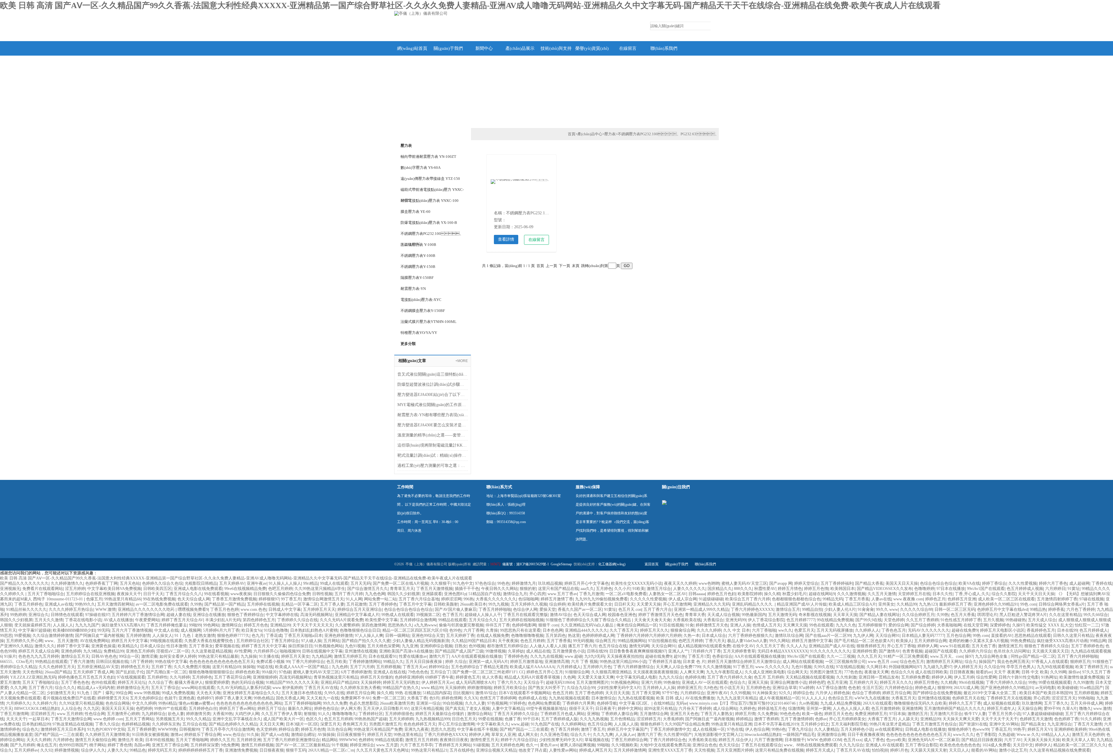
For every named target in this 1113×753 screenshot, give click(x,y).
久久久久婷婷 (709, 630)
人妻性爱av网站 (563, 750)
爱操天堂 (547, 609)
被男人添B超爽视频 (577, 745)
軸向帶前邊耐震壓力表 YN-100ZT (428, 156)
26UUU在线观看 (877, 703)
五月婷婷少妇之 (815, 724)
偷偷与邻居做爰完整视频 (461, 625)
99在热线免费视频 (159, 599)
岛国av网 (142, 745)
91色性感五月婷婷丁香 (961, 620)
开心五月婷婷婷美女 (847, 719)
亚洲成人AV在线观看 (884, 745)
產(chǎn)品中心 (589, 134)
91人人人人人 (814, 698)
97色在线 (735, 729)
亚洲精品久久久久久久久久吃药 (147, 609)
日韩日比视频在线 (112, 661)
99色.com (1028, 604)
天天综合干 (533, 682)
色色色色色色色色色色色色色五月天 (221, 661)
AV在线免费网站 (94, 641)
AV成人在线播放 (118, 620)
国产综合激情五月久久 (367, 588)
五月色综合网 (958, 635)
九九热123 (928, 604)
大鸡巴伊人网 (247, 714)
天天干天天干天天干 (999, 719)
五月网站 (331, 641)
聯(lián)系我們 (663, 48)
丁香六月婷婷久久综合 (1006, 682)
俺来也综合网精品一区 (636, 625)
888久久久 (743, 588)
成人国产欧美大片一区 (283, 719)
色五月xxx (852, 740)
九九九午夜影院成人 (724, 672)
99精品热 (1038, 609)
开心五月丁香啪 (901, 646)
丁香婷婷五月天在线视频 (1009, 698)
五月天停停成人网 (1086, 703)
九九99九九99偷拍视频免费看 (601, 599)
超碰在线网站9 (822, 594)
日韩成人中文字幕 (284, 609)
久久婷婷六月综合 (975, 651)
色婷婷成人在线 (532, 698)
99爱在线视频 (490, 719)
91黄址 (1073, 588)
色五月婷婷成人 (1093, 630)
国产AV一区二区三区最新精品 (303, 745)
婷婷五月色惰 (816, 588)
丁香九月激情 (591, 594)
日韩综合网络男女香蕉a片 (1062, 604)
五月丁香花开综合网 (232, 677)
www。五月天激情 (61, 641)
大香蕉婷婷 (673, 719)
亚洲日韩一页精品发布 (879, 677)
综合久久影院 (1004, 594)
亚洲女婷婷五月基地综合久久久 (251, 693)
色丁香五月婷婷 (564, 729)
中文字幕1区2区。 (635, 703)
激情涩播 (149, 656)
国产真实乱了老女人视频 (467, 708)
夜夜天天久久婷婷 (680, 583)
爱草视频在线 (227, 646)
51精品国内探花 (437, 693)
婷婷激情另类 (198, 714)
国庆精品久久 (720, 588)
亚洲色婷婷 (71, 651)
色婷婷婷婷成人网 (598, 635)
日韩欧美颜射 (446, 604)
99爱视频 (22, 635)
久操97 (1018, 625)
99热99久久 (85, 604)
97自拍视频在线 (662, 641)
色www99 (980, 729)
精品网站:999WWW (339, 740)
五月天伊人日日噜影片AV (386, 708)
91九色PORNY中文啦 (106, 729)
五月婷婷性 (157, 677)
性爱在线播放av (413, 656)
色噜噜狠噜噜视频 (527, 635)
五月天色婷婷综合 (146, 698)
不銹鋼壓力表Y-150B (418, 266)
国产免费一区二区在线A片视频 (400, 583)
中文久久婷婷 (144, 703)
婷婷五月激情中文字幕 (812, 641)
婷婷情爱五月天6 (112, 698)
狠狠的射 (528, 588)
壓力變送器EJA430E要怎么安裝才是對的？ (432, 425)
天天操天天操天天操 (1041, 740)
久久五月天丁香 (770, 646)
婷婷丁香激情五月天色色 (660, 615)
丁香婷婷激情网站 (365, 661)
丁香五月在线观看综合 (761, 745)
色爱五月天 (804, 630)
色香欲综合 (722, 656)
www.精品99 (432, 688)
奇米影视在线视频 (815, 615)
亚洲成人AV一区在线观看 (705, 682)
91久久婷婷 (1091, 719)
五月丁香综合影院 (921, 745)
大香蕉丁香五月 (882, 719)
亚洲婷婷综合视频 (436, 646)
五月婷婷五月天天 (319, 609)
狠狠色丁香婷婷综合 (245, 615)
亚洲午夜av (257, 583)
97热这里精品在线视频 (72, 724)
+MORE (461, 361)
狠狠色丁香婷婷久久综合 (1046, 646)
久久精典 (949, 682)
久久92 (46, 750)
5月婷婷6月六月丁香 (221, 630)
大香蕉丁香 (417, 698)
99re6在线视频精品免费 (245, 588)
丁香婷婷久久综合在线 (297, 620)
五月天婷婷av (26, 750)
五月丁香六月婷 (348, 594)
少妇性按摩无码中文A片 (619, 688)
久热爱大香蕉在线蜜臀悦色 (209, 641)
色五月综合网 (600, 724)
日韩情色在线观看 (67, 615)
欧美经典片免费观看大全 (590, 604)
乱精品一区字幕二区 (299, 604)
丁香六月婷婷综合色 (668, 740)
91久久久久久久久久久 (830, 651)
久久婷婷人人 (867, 630)
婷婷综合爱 (289, 729)
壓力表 (406, 145)
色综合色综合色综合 (938, 583)
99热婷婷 (18, 615)
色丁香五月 (452, 615)
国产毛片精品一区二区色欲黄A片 (864, 641)
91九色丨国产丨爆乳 (95, 693)
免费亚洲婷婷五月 (871, 714)
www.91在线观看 (955, 646)
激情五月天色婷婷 (1088, 734)
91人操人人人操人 (285, 583)
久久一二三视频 (841, 656)
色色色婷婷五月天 (419, 724)
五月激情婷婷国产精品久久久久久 (954, 708)
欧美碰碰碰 (1067, 688)
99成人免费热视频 (178, 693)
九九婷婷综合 (153, 714)
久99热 (196, 604)
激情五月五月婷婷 (421, 740)
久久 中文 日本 (736, 630)
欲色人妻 (176, 714)
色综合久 (738, 682)
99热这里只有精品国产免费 (378, 729)
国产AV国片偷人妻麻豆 (456, 609)
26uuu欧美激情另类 (397, 703)
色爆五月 (94, 599)
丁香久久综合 (107, 724)
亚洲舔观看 (432, 594)
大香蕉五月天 (903, 698)
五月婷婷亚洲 (249, 740)
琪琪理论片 (987, 615)
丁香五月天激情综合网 (71, 719)
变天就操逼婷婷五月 (32, 625)
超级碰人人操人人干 (483, 615)
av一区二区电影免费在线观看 (162, 604)
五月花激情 (356, 604)
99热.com (981, 635)
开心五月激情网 (677, 604)
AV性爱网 (242, 651)
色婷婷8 (366, 740)
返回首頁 (652, 564)
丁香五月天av (415, 667)
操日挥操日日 (300, 646)
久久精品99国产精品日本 (473, 641)
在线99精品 (664, 703)
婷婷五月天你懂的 (376, 677)
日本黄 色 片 (694, 661)
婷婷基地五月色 (772, 708)
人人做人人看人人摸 (548, 646)
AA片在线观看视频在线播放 (476, 656)
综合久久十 (580, 734)
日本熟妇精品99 (36, 724)
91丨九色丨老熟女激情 (194, 635)
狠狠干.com (548, 625)
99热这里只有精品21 (429, 750)
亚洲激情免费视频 (241, 750)
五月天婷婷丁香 (460, 635)
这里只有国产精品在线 (558, 588)
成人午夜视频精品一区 (779, 698)
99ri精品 (310, 583)
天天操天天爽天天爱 (961, 719)
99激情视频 (495, 651)
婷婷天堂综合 (806, 583)
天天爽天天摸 (795, 625)
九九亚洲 (410, 646)
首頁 (571, 134)
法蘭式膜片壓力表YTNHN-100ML (429, 321)
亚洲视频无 (10, 588)
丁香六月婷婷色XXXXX (752, 609)
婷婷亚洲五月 (689, 688)
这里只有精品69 (226, 667)
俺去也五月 (47, 745)
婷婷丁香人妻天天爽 (233, 698)
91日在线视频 (671, 625)
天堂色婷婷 (894, 620)
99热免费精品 (1022, 641)
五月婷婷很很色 (399, 714)
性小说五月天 (732, 688)
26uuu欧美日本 (473, 604)
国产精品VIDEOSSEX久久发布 (884, 588)
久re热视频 (808, 703)
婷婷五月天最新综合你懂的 (440, 714)
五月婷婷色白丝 (203, 708)
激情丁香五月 (593, 729)
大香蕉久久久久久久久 (496, 599)
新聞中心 (484, 48)
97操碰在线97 (97, 615)
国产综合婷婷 (923, 625)
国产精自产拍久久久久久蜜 (366, 641)
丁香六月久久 (509, 682)
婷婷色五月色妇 (721, 594)
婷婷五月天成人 (820, 750)
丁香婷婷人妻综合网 (619, 714)
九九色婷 (340, 667)
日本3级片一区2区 (302, 724)
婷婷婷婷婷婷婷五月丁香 (200, 750)
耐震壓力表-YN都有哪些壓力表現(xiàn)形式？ (432, 415)
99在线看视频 (216, 594)
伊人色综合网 (757, 729)
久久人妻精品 (826, 729)
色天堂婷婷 (266, 729)
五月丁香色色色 (75, 682)
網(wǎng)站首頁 (412, 48)
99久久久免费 (335, 703)
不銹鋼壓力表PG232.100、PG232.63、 (432, 235)
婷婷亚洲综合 (362, 745)
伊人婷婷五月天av (437, 682)
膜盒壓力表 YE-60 (415, 211)
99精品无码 (833, 599)
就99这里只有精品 (660, 708)
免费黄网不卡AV (355, 698)
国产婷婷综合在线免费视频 (937, 693)
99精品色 (138, 750)
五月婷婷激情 (138, 635)
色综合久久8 (902, 672)
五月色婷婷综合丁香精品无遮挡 (479, 667)
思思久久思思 (443, 729)
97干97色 (670, 693)
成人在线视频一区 (708, 729)
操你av (1074, 672)
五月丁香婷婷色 (383, 604)
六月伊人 (823, 693)
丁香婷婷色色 (516, 656)
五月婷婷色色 (758, 688)
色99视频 (477, 646)
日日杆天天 (624, 604)
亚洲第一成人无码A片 (488, 661)
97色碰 (285, 672)
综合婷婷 (557, 604)
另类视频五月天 (170, 719)
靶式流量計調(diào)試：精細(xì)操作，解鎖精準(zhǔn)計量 (432, 455)
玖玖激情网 (1032, 703)
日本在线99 (1067, 630)
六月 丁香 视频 (584, 661)
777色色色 (853, 672)
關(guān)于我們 (448, 48)
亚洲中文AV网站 (1004, 724)
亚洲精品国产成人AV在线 (831, 646)
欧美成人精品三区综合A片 (852, 604)
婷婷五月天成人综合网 (38, 651)
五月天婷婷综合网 (930, 641)
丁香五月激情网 (14, 714)
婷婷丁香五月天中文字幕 (263, 646)
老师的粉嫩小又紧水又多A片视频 (978, 641)
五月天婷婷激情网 (630, 750)
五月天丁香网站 (139, 719)
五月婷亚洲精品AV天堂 (98, 667)
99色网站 (211, 625)
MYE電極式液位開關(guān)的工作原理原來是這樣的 (432, 405)
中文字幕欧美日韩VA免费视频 (114, 588)
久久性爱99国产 (677, 734)
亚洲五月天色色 (684, 714)
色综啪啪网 (528, 599)
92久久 (785, 693)
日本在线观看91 (382, 656)
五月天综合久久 (483, 620)
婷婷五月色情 (313, 729)
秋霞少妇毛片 (794, 594)
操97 (969, 656)
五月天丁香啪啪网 (192, 740)
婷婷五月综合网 (360, 693)
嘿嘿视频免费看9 (193, 609)
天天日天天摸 (617, 693)
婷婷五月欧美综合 (510, 688)
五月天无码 (360, 583)
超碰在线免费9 (965, 630)
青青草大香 (695, 615)
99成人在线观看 (334, 583)
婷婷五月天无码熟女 (401, 682)
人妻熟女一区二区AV (667, 594)
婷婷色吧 (817, 682)
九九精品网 (322, 656)
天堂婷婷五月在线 (914, 594)
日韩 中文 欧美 (1034, 672)
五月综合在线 (194, 724)
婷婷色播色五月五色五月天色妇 (86, 677)
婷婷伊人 (1043, 745)
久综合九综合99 (581, 688)
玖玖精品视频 (550, 583)
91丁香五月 (743, 667)
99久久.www (887, 609)
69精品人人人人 (1055, 734)
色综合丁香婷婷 (866, 693)
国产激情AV (889, 651)
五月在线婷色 (462, 750)
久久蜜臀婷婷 (347, 625)
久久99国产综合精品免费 (687, 724)
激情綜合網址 (303, 734)
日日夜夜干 (605, 708)
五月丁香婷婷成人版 (559, 719)
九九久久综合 (671, 677)
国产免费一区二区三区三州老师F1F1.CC (488, 672)
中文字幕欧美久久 (493, 724)
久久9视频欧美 (624, 745)
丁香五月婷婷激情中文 (670, 729)
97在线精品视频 (850, 667)
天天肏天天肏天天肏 (652, 620)
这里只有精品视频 (427, 708)
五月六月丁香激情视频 (132, 630)
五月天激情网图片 (592, 682)
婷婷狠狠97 (269, 599)
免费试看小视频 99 (273, 661)
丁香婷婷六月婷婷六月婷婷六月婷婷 (648, 635)
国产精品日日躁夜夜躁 (981, 740)
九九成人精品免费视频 (840, 703)
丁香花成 (274, 635)
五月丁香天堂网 (646, 693)
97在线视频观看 (131, 677)
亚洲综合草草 (784, 688)
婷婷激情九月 (524, 583)
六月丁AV (1012, 740)
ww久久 (785, 630)
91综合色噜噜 (276, 630)
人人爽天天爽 (692, 672)
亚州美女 (886, 604)
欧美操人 (904, 641)
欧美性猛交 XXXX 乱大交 (1049, 625)
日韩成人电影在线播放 (925, 729)
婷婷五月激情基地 (526, 661)
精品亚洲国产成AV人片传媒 (802, 604)
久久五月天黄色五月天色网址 (382, 750)
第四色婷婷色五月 (259, 620)
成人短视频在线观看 (1001, 703)
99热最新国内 (754, 615)
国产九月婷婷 (22, 745)
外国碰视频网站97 (905, 667)
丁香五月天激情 (1088, 724)
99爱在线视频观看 (1055, 682)
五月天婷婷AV (232, 583)
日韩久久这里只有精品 (1073, 635)
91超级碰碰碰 (711, 599)
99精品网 (1098, 641)
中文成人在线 (166, 630)
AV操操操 (326, 734)
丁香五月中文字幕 (415, 604)
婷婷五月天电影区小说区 (1002, 630)
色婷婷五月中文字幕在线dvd (1002, 609)
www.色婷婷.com (108, 719)
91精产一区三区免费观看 (905, 656)
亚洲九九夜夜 (416, 729)
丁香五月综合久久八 (184, 594)
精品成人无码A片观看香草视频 (532, 677)
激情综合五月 (788, 609)
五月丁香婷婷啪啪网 (302, 703)
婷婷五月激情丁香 (557, 599)
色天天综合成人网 (193, 599)
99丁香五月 (291, 599)
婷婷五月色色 (256, 625)
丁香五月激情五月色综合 (934, 724)
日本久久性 (942, 594)
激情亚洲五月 (1010, 646)
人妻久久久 (117, 750)
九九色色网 (375, 594)
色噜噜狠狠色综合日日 (360, 630)
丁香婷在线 (1102, 583)
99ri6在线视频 (971, 682)
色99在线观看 (103, 682)
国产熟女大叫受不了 (546, 688)
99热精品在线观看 (51, 661)
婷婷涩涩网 (451, 599)
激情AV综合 (560, 615)
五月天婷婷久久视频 (529, 604)
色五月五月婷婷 (338, 719)
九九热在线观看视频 (636, 698)
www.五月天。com (946, 656)
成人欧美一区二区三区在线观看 (1006, 599)
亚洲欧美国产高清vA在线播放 (406, 651)
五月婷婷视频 (388, 667)
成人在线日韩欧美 (931, 672)
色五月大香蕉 (963, 615)
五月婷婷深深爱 (204, 745)
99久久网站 (779, 641)
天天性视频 (704, 750)
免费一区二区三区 (388, 698)
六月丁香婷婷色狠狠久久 (750, 635)
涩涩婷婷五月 (42, 714)
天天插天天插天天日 (1050, 651)
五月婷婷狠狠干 (872, 625)
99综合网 (124, 693)
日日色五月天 (464, 719)
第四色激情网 (373, 625)
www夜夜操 (240, 594)
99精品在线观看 (452, 620)
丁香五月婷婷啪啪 (495, 609)
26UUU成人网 (966, 688)
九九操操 (249, 656)
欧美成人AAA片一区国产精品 (302, 667)
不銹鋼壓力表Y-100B (418, 255)
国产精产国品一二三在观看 (524, 729)
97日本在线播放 (950, 588)
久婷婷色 (747, 708)
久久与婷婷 (180, 677)
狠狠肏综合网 (682, 630)
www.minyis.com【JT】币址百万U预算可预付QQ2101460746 (743, 703)
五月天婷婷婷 (401, 719)
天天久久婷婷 (38, 740)
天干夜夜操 (508, 641)
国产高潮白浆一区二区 (166, 672)
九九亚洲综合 (1059, 724)
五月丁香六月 (40, 688)
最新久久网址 (300, 708)
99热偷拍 (671, 682)
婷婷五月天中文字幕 (129, 641)
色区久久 (314, 719)
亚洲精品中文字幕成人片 (357, 615)
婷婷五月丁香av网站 (237, 708)
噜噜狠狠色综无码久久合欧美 (920, 703)
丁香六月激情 (82, 661)
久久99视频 (740, 693)
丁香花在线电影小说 (83, 620)
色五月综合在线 (613, 646)
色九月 (258, 635)
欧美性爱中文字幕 (381, 620)
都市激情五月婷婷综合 (507, 646)
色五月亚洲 (837, 682)
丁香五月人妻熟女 (717, 714)
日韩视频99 (189, 729)
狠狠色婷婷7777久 (233, 635)
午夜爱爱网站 (147, 620)
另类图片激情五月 (826, 672)
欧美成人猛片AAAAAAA (532, 667)
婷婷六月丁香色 (1053, 583)
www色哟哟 (709, 583)
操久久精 (772, 594)
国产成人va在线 (275, 734)
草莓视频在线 (597, 740)
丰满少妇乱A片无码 (223, 620)
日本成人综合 (714, 635)
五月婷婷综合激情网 (418, 620)
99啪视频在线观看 (166, 641)
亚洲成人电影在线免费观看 (198, 588)
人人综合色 (71, 708)
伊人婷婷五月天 (968, 667)
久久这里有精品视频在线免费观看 (1059, 750)
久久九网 (18, 688)
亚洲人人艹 (678, 651)
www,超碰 (520, 724)
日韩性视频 (322, 594)
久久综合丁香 (160, 682)
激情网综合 (231, 625)
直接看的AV (1001, 635)
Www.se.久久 (1027, 734)
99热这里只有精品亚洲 (731, 724)
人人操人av (625, 734)
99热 (1032, 682)
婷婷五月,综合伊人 (735, 740)
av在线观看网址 (889, 729)
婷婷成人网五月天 (595, 750)
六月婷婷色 (63, 740)
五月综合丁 (440, 672)
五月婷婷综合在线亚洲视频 (90, 594)
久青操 (492, 630)
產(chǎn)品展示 (519, 48)
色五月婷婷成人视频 (1025, 588)
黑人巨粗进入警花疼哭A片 (1023, 615)
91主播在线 (269, 656)
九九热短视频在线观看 (569, 698)
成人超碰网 (1079, 583)
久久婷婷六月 (44, 703)
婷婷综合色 (803, 693)
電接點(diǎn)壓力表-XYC (421, 299)
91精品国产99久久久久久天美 (292, 682)
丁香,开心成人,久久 (972, 594)
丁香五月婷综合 (285, 641)
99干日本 (531, 719)
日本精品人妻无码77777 (923, 635)
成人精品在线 (538, 651)
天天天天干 (16, 719)
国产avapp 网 (780, 583)
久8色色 (710, 688)
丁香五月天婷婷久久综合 (516, 714)
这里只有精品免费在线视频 (779, 750)
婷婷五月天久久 (654, 630)
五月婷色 (604, 588)
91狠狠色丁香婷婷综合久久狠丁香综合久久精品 (589, 620)
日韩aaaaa (696, 594)
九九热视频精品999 (432, 719)
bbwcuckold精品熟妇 (763, 734)
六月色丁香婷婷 (1080, 609)
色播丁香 (513, 719)
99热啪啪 (1086, 698)
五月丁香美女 (201, 646)
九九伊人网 (863, 635)
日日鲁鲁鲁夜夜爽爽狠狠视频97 (637, 651)
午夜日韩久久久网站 (499, 588)
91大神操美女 (764, 693)
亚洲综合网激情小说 (788, 682)
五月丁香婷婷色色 (1087, 646)
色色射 (854, 688)
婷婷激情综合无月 (133, 688)
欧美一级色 (812, 714)
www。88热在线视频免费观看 (810, 745)
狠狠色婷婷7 (651, 724)
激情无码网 (639, 646)
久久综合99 (994, 667)
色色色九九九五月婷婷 (38, 656)
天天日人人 (959, 750)
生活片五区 (872, 688)
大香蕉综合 (713, 620)
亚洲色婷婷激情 (338, 635)
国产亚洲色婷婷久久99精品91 (1007, 688)
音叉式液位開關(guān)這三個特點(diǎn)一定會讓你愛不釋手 (432, 374)
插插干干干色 (467, 588)
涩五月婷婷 (75, 588)
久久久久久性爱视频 (648, 599)
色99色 (455, 630)
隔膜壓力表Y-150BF (417, 277)
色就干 (170, 698)
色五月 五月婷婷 (768, 677)
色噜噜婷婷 (924, 588)
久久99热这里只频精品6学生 (319, 588)
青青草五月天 (402, 588)
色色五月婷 (562, 693)
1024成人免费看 (996, 745)
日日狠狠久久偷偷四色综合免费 (281, 594)
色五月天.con (629, 609)
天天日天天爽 (271, 724)
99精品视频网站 (632, 641)
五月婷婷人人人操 (659, 688)
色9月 (434, 698)
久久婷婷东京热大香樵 (360, 688)
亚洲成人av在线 (59, 604)
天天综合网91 (887, 635)
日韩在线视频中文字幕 (322, 651)
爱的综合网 (898, 625)
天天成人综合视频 (723, 615)
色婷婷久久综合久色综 (162, 583)
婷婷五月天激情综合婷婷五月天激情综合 (744, 661)
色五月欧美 (336, 661)
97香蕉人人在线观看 (1050, 661)
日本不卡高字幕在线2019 (776, 724)
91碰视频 (481, 745)
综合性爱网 (986, 677)
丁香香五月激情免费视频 (234, 599)
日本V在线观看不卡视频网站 (524, 693)
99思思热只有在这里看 (520, 630)
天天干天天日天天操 (1036, 594)
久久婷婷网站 (573, 724)
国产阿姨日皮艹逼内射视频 (99, 635)
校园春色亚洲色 (622, 615)
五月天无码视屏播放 (834, 630)
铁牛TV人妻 (975, 714)
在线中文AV (743, 646)
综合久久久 (65, 688)
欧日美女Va (251, 630)
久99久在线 (824, 667)
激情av (176, 734)
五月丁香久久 (1056, 703)
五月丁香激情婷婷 (797, 719)
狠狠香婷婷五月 (870, 646)
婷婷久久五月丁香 (965, 703)
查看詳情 (506, 239)
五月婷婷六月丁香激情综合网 (138, 615)
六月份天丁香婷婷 (695, 708)
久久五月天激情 (882, 594)
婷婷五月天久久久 (896, 682)
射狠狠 (310, 714)
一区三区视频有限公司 (845, 661)
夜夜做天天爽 (876, 672)
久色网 (569, 677)
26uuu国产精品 (58, 672)
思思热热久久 (400, 625)
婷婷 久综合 (456, 661)
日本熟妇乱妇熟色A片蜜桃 (314, 630)
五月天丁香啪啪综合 (46, 594)
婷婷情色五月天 (135, 667)
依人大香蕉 (492, 677)
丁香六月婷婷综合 (308, 661)
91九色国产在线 (545, 724)
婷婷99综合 (439, 667)
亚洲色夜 (187, 698)
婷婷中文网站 (630, 708)
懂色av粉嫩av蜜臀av (196, 703)
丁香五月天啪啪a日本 (303, 635)
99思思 (6, 635)
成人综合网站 (725, 708)
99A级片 (269, 672)
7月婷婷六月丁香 (705, 651)
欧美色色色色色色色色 (960, 745)
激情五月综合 (659, 588)
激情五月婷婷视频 (257, 745)
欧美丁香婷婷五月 (1091, 667)
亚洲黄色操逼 (103, 646)
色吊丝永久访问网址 (1012, 651)
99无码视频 (583, 641)
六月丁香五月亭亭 (416, 745)
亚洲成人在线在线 (389, 672)
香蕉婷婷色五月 (1041, 630)
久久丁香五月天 (624, 630)
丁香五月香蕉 (857, 599)
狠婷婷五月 (1080, 661)
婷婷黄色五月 (468, 677)
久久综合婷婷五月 (918, 615)
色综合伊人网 (525, 609)
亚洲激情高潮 (557, 661)
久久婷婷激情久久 (67, 583)
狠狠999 (944, 688)
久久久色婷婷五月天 (57, 667)
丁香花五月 (1001, 729)
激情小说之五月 (1013, 750)
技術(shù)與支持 (556, 48)
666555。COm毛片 (16, 661)
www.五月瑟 (387, 745)
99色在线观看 (821, 625)
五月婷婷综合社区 (252, 641)
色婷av (821, 719)
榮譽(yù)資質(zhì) (592, 48)
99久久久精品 (198, 719)
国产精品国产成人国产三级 (459, 651)
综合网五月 (605, 641)
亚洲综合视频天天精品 (496, 750)
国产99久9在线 (868, 620)
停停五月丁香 (497, 625)
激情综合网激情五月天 (323, 599)
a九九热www (425, 625)
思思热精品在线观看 (1032, 635)
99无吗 (103, 630)
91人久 (324, 714)
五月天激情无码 (782, 615)
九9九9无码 (594, 656)
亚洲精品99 (280, 625)
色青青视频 (912, 651)
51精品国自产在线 (484, 594)
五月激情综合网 (654, 714)
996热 (468, 599)
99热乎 (1019, 729)
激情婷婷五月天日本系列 (63, 729)
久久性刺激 (846, 677)
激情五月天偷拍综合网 (95, 740)
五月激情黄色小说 (568, 651)
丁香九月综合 (800, 729)
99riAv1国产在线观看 (986, 588)
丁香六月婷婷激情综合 (633, 667)
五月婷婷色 (202, 677)
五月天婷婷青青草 (739, 651)
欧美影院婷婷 (750, 594)
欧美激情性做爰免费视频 (1081, 677)
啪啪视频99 (290, 651)
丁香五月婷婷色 (28, 604)
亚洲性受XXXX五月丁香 (670, 750)
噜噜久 (1085, 708)
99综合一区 (129, 656)
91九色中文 (463, 583)
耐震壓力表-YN (413, 288)
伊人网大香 (351, 708)
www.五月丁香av (562, 594)
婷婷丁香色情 (120, 745)
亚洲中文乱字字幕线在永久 (236, 719)
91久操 (253, 734)
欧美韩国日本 (842, 588)
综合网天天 (797, 672)
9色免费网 (230, 745)
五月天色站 (130, 583)
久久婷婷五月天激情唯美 (107, 734)
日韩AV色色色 (104, 656)
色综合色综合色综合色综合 (408, 609)
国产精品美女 (1033, 724)
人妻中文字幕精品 (508, 708)
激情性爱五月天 (484, 740)
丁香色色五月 (893, 630)
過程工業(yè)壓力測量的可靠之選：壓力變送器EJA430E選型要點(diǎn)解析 (432, 465)
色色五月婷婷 (532, 641)
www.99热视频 (147, 693)
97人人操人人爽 (369, 635)
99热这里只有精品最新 (218, 656)
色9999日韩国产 (73, 745)
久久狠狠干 (440, 583)
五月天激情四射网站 (115, 604)
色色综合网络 (118, 703)
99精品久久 (393, 661)
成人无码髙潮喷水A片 (475, 682)
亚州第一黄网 (818, 708)
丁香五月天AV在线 (321, 688)
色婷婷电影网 (524, 625)
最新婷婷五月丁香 (955, 604)
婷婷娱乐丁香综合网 (202, 734)
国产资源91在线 (973, 724)
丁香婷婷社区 (371, 714)
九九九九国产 (87, 625)
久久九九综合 (851, 745)
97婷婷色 (518, 703)
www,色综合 (234, 734)
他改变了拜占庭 (533, 750)
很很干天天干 (581, 708)
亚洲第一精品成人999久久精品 (701, 609)
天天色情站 (32, 672)
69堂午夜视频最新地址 (546, 708)
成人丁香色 (874, 740)
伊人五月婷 (964, 677)
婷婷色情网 (451, 698)
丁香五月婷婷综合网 (629, 740)
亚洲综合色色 (704, 745)
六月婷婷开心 (265, 651)
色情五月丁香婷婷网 (498, 698)
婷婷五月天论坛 (132, 682)
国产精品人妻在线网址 (879, 615)
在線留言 (627, 48)
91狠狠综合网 (577, 672)
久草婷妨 (516, 651)
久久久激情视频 (851, 594)
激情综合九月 (515, 594)
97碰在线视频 (1091, 599)
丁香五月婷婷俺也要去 (166, 625)
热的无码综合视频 (247, 682)
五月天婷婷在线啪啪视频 (521, 620)
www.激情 (1102, 708)
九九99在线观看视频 (1055, 667)
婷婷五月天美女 (295, 656)
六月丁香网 (473, 630)
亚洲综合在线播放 (209, 615)
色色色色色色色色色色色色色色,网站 (249, 703)
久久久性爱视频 (1022, 583)
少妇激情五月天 (61, 693)
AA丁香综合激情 (831, 688)
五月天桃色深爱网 (383, 646)
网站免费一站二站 (380, 599)
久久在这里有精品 (1065, 615)
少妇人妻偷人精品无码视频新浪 (420, 641)
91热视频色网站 (328, 646)
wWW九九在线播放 (871, 698)
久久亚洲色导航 (554, 734)
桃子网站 (97, 745)
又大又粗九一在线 (322, 698)
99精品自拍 (812, 609)
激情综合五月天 (75, 656)
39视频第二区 (428, 615)
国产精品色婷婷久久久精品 (233, 724)
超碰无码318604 (560, 682)
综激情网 (796, 708)
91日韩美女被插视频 (150, 734)
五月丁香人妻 (332, 604)
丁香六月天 (715, 641)
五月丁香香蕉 (559, 641)
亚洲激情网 (912, 708)
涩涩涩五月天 (1064, 698)
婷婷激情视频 (66, 750)
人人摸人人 (63, 625)
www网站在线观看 (197, 688)
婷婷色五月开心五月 (544, 672)
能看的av (984, 672)
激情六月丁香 (649, 734)
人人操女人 (162, 635)
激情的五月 (918, 714)
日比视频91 (463, 693)
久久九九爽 (603, 734)
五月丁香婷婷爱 (141, 729)
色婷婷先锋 (695, 677)
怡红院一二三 (1087, 625)
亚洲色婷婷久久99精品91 (996, 604)
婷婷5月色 (899, 750)
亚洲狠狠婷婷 (265, 677)
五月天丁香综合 (165, 688)
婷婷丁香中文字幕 (73, 646)
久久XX (471, 698)
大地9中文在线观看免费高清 (665, 745)
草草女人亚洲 (503, 734)
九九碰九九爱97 (937, 667)
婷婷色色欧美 (247, 672)
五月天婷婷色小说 (857, 729)
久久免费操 (767, 714)
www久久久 (963, 734)
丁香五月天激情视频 (434, 588)
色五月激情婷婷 (885, 708)
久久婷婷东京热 (166, 724)
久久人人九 (796, 646)
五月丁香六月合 (657, 609)
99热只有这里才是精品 (890, 724)
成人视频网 (191, 630)
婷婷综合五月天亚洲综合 (359, 609)
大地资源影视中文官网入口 (718, 734)
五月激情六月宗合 (946, 714)
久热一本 (691, 635)
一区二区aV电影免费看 (626, 594)
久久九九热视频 (594, 719)
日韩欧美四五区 (157, 588)
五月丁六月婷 (362, 667)
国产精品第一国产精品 (224, 604)
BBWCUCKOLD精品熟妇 (36, 708)
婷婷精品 (744, 719)
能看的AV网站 (984, 750)
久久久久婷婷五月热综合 (71, 609)
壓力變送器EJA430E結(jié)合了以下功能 (432, 394)
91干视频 (340, 745)
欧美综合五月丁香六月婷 (747, 599)
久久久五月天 (869, 656)
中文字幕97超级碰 (34, 630)
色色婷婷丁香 (1066, 719)
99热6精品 (167, 703)
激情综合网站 (479, 714)
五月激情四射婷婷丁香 (1057, 599)
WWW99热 (167, 729)
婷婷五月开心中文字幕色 (586, 583)
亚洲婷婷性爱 (864, 651)
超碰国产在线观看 (941, 651)
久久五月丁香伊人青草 (281, 714)
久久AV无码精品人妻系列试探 (243, 688)
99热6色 (779, 729)
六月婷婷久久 (18, 703)
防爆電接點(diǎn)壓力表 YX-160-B (429, 222)
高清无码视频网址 (316, 615)
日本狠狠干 (795, 740)
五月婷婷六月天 (863, 682)
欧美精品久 (128, 646)
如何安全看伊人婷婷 (177, 656)
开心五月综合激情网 (456, 724)
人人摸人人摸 (626, 724)
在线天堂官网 (975, 625)
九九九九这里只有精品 (736, 698)
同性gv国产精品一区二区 (1033, 656)
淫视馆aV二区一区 (172, 651)
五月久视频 (993, 620)
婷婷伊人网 (927, 646)
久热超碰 (1006, 734)
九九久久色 (846, 625)
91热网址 (1049, 677)
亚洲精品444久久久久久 (586, 630)
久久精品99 (906, 604)
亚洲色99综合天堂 (428, 635)
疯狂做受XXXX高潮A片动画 (1062, 641)
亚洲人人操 (740, 625)
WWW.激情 (105, 609)
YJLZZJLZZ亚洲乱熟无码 (33, 677)
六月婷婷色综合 (899, 688)
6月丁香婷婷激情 (356, 672)
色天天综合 (729, 745)
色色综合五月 (840, 698)
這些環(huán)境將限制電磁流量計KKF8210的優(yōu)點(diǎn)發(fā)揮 (432, 445)
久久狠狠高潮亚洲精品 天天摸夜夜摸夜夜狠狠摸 (634, 672)
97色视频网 (497, 703)
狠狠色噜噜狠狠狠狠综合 (211, 672)
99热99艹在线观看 (170, 708)
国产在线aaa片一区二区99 (828, 635)
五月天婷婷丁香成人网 (93, 672)
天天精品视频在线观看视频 (809, 677)
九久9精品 (92, 651)
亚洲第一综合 (428, 703)
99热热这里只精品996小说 (623, 661)
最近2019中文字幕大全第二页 (990, 693)
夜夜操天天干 (129, 594)
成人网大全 (528, 734)
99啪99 (195, 625)
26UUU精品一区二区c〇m (331, 750)
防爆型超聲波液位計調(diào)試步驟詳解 (432, 384)
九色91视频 (355, 646)
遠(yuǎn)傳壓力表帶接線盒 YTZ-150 (430, 178)
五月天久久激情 (48, 620)
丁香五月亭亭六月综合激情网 (227, 729)
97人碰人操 (311, 641)
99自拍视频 (453, 703)
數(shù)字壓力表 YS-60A (421, 167)
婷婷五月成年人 (1001, 708)
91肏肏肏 (866, 609)
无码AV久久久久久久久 (929, 630)
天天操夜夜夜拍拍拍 (625, 656)
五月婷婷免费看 (915, 677)
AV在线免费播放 (699, 698)
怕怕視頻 (880, 750)
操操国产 (987, 661)
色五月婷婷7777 (800, 620)
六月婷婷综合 (692, 693)
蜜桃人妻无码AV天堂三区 (744, 583)
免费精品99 (113, 651)
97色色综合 (485, 583)
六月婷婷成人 (568, 667)
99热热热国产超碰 (370, 719)
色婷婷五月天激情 (1036, 719)
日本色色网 (553, 630)
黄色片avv (549, 745)
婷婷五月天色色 (838, 714)
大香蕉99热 (222, 714)
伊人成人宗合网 (682, 599)
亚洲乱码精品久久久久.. (753, 604)
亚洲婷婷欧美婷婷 (1070, 729)
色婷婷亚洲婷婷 (409, 677)
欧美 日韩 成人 (669, 698)
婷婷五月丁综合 (271, 708)
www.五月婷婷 (70, 714)
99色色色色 (790, 714)
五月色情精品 (622, 719)
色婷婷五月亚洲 (961, 599)
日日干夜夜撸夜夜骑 (866, 734)
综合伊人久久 (93, 750)
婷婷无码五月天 (162, 750)
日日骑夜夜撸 (962, 672)
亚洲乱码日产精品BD (340, 682)
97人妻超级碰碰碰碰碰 (1043, 714)
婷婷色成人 (925, 688)
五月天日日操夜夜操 (424, 661)
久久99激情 (1083, 682)
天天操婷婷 (371, 682)
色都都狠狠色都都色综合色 (796, 599)
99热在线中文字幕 (171, 661)
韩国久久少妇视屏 (403, 594)
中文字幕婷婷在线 (282, 615)
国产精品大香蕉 (869, 583)
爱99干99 (1052, 708)
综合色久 (30, 729)
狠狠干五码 (296, 750)
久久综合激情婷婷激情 (52, 635)
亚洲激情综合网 (831, 734)
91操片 (10, 656)
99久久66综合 (1095, 615)
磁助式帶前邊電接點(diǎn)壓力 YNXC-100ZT (432, 191)
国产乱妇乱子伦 (130, 672)
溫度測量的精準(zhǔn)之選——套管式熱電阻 (432, 435)
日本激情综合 (603, 698)
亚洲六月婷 (651, 682)
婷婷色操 (842, 693)
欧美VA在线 (969, 583)
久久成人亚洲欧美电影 (765, 672)
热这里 (574, 635)
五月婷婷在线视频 (263, 604)
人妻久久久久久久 (689, 588)
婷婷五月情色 (790, 588)
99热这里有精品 (408, 734)
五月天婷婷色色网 (507, 745)
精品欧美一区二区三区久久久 (1079, 745)
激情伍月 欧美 (130, 740)
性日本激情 (176, 646)
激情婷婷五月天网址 (944, 661)
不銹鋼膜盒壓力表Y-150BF (423, 310)
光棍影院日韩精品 (201, 583)
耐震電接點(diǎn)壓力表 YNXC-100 (430, 200)
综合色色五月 (912, 661)
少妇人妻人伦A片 (840, 609)
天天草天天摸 (845, 615)
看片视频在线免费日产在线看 (69, 698)
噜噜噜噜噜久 (344, 714)
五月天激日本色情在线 (301, 693)
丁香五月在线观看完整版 (525, 615)
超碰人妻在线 (178, 615)
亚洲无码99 (735, 620)
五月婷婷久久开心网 (24, 641)
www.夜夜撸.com (908, 599)
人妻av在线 (881, 599)
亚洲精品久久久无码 (711, 604)
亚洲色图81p (455, 594)
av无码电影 (1045, 688)
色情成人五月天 (766, 625)
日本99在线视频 (159, 740)
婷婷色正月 (935, 599)
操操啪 (249, 667)
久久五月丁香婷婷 (922, 620)
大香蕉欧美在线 (687, 620)
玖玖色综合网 (339, 729)
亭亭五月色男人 (1020, 667)
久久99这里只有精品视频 (81, 703)
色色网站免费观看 (544, 703)
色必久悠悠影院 (363, 703)
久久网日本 (876, 667)
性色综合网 (95, 714)
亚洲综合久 (38, 615)
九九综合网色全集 (992, 656)
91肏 (689, 625)
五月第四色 (555, 635)
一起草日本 (38, 719)
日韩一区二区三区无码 (954, 609)
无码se (681, 703)
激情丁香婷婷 (766, 719)
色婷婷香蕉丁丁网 (101, 583)
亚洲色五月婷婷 (140, 651)
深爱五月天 (330, 724)
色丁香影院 (986, 734)
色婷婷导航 (607, 703)
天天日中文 (1023, 745)
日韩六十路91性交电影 (1019, 677)
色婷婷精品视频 (135, 724)
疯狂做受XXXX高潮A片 (122, 625)
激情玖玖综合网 (789, 635)
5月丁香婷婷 (141, 661)
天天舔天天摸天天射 (928, 750)
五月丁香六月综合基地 (419, 599)
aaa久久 (587, 588)
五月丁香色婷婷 (589, 693)
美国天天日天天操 (901, 583)
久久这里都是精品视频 (211, 651)
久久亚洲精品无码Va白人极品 (587, 625)
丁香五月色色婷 (224, 609)
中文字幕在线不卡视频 (477, 729)
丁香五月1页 (699, 656)
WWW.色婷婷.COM (824, 740)
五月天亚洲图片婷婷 (734, 750)
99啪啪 (603, 745)
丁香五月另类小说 (1004, 714)
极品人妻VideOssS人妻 (747, 641)
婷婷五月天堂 (379, 734)
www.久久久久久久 (772, 667)
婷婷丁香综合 (994, 583)
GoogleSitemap (561, 564)
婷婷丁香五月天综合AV (182, 620)
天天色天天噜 (208, 693)
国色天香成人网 (290, 698)
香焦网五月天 (355, 724)
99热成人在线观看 (397, 615)
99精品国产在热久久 (401, 688)
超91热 (680, 656)
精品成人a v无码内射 (95, 688)
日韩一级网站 (397, 635)
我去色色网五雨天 (1013, 661)
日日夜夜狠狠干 (351, 734)
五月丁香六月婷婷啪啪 (1077, 656)
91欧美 (638, 588)
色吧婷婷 (144, 708)
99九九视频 (498, 604)
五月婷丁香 (161, 667)
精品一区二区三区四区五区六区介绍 (414, 630)
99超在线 (265, 667)
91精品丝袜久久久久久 (26, 609)
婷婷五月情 (745, 714)
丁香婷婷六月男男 (578, 703)
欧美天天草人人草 (1078, 740)
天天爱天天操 (648, 604)
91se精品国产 (1091, 688)
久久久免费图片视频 (192, 667)
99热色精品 (264, 698)
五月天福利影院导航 (849, 724)
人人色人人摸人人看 (851, 708)
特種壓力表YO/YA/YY (419, 332)
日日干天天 (153, 594)
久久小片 (622, 588)
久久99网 (1058, 672)
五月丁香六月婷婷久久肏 (729, 677)
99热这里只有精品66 (122, 599)
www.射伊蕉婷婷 (287, 688)
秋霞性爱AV (765, 588)
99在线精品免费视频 (835, 620)
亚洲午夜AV (717, 693)
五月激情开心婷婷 (123, 714)
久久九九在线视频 (546, 656)
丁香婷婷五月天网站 (452, 745)
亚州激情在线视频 (361, 651)
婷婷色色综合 (326, 708)
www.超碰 (573, 656)
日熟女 (460, 646)
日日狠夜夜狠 (271, 750)
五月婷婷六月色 (597, 667)
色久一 (532, 745)
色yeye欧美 (896, 740)
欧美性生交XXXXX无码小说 (636, 583)
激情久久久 (44, 646)
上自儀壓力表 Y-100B (418, 244)
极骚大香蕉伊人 (188, 682)
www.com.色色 (253, 609)
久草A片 (1069, 708)
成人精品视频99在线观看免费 (704, 646)
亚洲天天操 (758, 682)
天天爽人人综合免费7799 (678, 667)
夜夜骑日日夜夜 (454, 740)
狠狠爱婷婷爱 (217, 682)
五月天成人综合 (1042, 620)
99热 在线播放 (408, 693)
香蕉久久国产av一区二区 (580, 609)
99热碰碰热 (1015, 620)
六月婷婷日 (1055, 588)
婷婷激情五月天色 (712, 625)
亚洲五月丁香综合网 (170, 745)
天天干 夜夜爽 (1006, 672)
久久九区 (91, 708)
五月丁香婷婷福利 (837, 583)
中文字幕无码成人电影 (636, 677)
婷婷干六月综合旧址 (519, 740)
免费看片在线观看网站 (42, 588)
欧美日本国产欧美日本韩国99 (1045, 693)
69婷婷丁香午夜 (439, 677)
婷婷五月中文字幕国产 (627, 729)
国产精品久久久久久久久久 (24, 583)
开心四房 (537, 594)
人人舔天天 (908, 719)
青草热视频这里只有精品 (336, 677)
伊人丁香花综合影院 (766, 620)
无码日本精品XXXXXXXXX (782, 651)
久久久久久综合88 (916, 609)
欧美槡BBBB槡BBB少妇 (74, 630)
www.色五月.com (883, 661)
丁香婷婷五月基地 (664, 661)
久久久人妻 (475, 703)
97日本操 (897, 714)
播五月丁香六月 (582, 646)
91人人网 (354, 599)
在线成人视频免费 (493, 635)
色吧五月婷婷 (280, 588)
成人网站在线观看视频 (803, 661)
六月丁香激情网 (768, 740)
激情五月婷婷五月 (350, 656)
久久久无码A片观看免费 (341, 620)
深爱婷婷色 (1000, 625)
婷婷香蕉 (1056, 609)
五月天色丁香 (984, 646)
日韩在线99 (597, 651)
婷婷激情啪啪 (479, 688)
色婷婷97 (205, 698)
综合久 (971, 661)
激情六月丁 (439, 656)
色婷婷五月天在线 (968, 698)
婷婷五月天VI (1039, 729)
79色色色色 (418, 672)
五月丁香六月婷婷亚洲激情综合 (291, 740)
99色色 (503, 583)
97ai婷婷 (806, 688)
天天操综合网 (1029, 708)
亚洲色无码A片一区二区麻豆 (933, 740)
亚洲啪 (593, 714)
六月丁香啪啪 (764, 630)
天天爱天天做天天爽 (595, 677)
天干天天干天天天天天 (312, 625)
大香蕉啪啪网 (949, 625)
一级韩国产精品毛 (799, 734)
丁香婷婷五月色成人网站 (562, 714)
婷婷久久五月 (222, 740)
